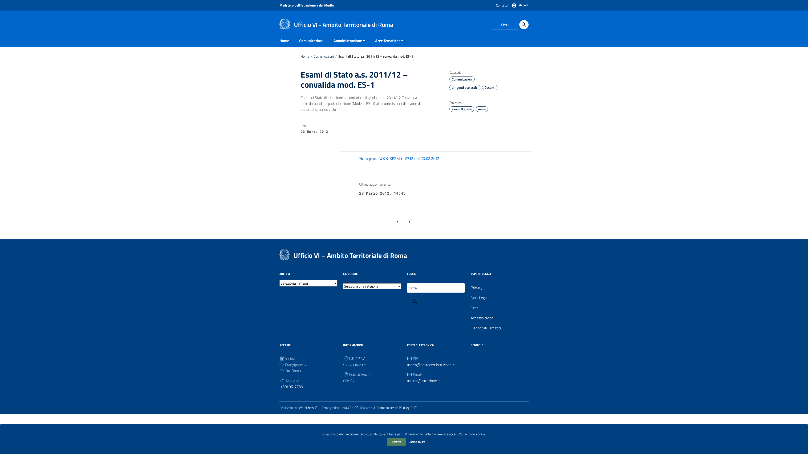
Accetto (396, 441)
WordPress (306, 407)
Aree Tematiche (387, 41)
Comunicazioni (311, 41)
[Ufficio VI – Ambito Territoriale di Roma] (284, 24)
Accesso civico (482, 318)
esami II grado (462, 109)
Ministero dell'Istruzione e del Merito (306, 5)
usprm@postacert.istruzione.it (430, 365)
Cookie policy (417, 441)
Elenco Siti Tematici (486, 328)
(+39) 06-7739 (291, 386)
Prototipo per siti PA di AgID (394, 407)
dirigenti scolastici (465, 87)
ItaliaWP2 (347, 407)
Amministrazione (348, 41)
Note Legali (479, 298)
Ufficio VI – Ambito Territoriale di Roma (350, 255)
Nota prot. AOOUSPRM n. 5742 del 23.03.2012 (399, 158)
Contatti (502, 5)
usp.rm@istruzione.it (423, 381)
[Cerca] (524, 24)
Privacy (476, 287)
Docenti (489, 87)
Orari (474, 308)
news (482, 109)
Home (284, 41)
